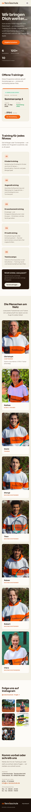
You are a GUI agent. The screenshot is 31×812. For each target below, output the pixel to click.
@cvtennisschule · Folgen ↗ (11, 695)
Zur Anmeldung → (12, 117)
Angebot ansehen (10, 42)
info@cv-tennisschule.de (11, 783)
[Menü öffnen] (27, 3)
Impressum (25, 803)
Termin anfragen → (12, 285)
